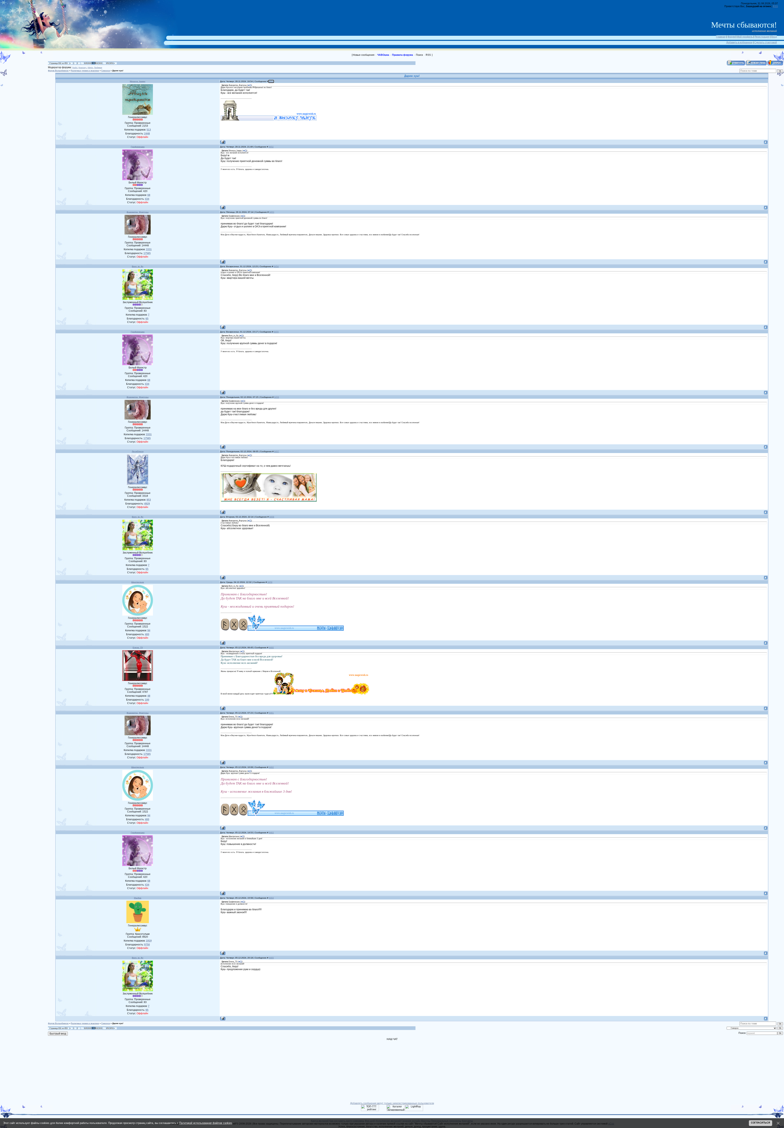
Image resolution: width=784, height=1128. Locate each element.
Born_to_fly (137, 266)
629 (85, 63)
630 (89, 63)
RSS (775, 6)
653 (111, 63)
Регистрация (762, 36)
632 (96, 63)
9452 (271, 147)
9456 (276, 397)
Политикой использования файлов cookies (205, 1123)
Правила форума (402, 55)
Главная (721, 36)
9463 (271, 832)
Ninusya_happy (137, 81)
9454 (276, 266)
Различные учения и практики (85, 71)
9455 (276, 332)
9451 (271, 81)
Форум (731, 36)
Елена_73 (138, 647)
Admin (90, 68)
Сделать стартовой (765, 42)
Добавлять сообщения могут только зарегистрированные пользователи (392, 1103)
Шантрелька (137, 582)
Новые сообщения (363, 55)
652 (107, 63)
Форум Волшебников (58, 71)
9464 (271, 898)
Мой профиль (745, 36)
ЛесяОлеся (138, 451)
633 (100, 63)
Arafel (74, 68)
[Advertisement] (26, 78)
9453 (271, 212)
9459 (269, 582)
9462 (271, 767)
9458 (271, 517)
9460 (271, 647)
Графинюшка (138, 147)
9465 (271, 958)
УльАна (137, 898)
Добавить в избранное (739, 42)
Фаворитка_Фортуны (138, 212)
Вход (774, 36)
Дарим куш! (117, 71)
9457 (276, 451)
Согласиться (760, 1122)
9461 (271, 713)
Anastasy (82, 68)
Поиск (419, 55)
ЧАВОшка (383, 55)
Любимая (98, 68)
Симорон (105, 71)
